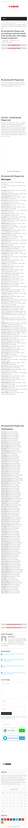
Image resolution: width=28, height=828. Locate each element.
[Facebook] (2, 819)
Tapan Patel (5, 40)
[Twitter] (17, 819)
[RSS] (2, 822)
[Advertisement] (14, 13)
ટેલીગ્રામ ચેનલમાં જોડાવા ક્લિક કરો (14, 627)
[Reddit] (23, 819)
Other (10, 42)
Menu (4, 18)
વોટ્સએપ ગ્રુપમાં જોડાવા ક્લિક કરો (14, 624)
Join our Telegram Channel (14, 48)
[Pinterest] (8, 819)
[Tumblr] (20, 819)
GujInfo (9, 826)
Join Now (22, 730)
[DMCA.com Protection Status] (6, 764)
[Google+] (5, 819)
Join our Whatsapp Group (14, 45)
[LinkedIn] (14, 819)
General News (5, 42)
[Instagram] (11, 819)
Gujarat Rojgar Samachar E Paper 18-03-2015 (13, 654)
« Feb (2, 811)
